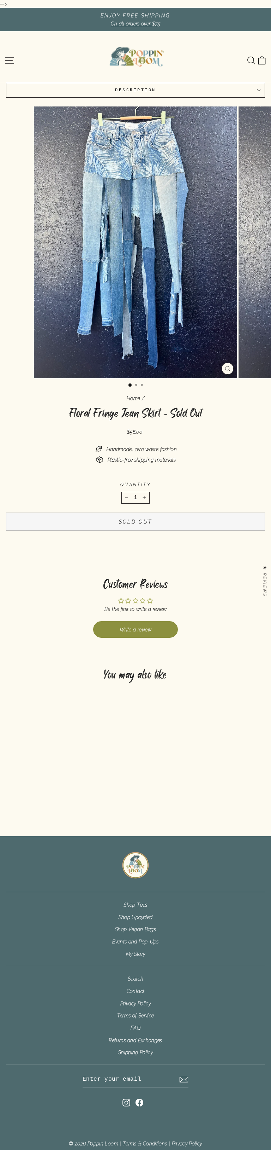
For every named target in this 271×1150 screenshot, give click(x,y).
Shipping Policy (135, 1052)
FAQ (135, 1028)
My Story (135, 954)
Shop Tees (135, 905)
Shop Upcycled (136, 917)
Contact (136, 991)
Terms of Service (135, 1015)
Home (133, 398)
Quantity (135, 484)
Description (135, 90)
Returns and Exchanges (135, 1040)
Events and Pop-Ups (135, 941)
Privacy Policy (135, 1003)
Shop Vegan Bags (135, 929)
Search (135, 979)
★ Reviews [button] (265, 581)
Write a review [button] (135, 629)
